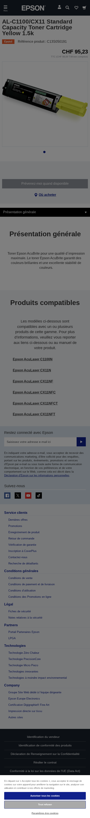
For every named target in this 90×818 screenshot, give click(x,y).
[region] (45, 796)
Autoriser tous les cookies (45, 795)
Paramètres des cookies (45, 813)
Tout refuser (45, 804)
